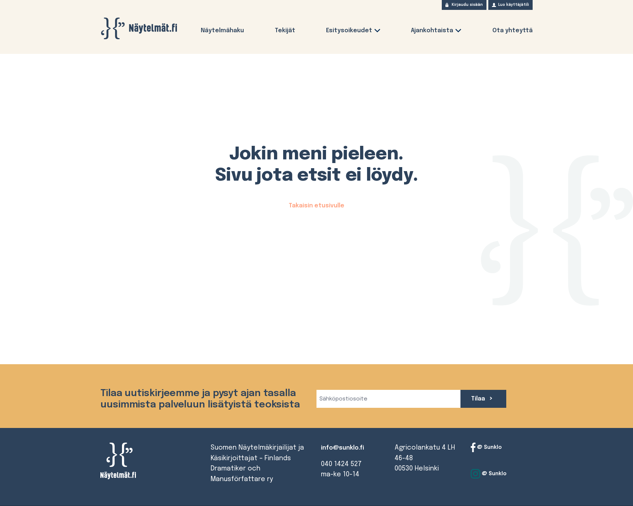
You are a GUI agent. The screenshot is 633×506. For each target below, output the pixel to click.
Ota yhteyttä (512, 30)
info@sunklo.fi (342, 448)
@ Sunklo (488, 447)
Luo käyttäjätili (513, 5)
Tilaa (478, 399)
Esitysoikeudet (349, 30)
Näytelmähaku (222, 30)
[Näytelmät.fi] (138, 28)
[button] (377, 32)
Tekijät (285, 30)
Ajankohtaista (432, 30)
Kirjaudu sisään (467, 5)
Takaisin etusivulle (316, 206)
